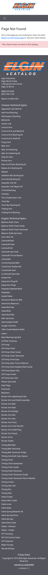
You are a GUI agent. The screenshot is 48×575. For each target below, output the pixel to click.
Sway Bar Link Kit (8, 183)
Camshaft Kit (7, 248)
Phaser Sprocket (8, 381)
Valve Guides (7, 496)
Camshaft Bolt (7, 240)
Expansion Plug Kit (9, 281)
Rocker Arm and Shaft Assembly (15, 400)
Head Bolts (6, 311)
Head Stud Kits (7, 314)
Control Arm (6, 127)
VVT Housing (7, 533)
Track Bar (5, 201)
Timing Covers (7, 482)
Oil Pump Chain (8, 348)
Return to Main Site (9, 98)
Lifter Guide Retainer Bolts (13, 329)
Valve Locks (6, 504)
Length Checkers (8, 325)
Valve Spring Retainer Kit (12, 511)
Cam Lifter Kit (7, 237)
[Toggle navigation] (4, 18)
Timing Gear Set (8, 485)
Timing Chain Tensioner (11, 471)
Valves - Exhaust (8, 526)
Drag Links (6, 142)
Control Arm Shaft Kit (10, 138)
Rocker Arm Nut (8, 418)
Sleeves (4, 171)
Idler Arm (5, 146)
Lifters (4, 333)
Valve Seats (6, 508)
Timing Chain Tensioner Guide (14, 474)
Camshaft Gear (8, 244)
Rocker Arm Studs (9, 433)
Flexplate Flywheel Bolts (11, 288)
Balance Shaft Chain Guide (13, 226)
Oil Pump (5, 344)
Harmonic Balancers (10, 303)
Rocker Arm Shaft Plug (11, 429)
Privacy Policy (24, 554)
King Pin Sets (7, 157)
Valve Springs (7, 519)
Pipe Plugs (6, 385)
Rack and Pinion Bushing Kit (13, 164)
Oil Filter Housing (9, 341)
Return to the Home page (12, 38)
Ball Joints (5, 120)
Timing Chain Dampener (12, 463)
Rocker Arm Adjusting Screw (13, 396)
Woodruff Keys (7, 548)
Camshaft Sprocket (9, 251)
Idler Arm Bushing (9, 149)
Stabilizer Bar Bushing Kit (12, 175)
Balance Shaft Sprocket (11, 233)
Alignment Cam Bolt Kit (11, 109)
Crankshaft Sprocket (10, 274)
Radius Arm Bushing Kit (11, 168)
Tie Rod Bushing (8, 190)
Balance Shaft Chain (10, 222)
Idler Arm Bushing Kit (10, 153)
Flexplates (5, 292)
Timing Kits (6, 489)
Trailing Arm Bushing (10, 212)
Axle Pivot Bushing (9, 112)
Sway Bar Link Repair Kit (11, 186)
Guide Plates (6, 296)
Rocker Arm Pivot (9, 422)
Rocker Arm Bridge (9, 411)
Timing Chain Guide (10, 467)
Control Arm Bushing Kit (12, 134)
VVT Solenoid (7, 541)
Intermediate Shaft (9, 322)
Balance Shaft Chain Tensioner (14, 229)
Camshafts (6, 259)
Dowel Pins (6, 277)
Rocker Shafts (7, 441)
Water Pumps (7, 545)
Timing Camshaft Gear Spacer (14, 456)
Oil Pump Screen (8, 374)
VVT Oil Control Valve (10, 537)
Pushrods (5, 389)
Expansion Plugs (8, 285)
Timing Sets (6, 493)
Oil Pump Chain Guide (11, 352)
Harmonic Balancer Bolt (11, 300)
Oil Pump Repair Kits (10, 370)
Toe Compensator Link (11, 197)
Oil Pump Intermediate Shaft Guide (16, 367)
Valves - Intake (7, 530)
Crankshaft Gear (8, 270)
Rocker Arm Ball (8, 404)
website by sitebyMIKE (24, 564)
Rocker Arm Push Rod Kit (12, 426)
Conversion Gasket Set (11, 266)
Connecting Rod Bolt (10, 263)
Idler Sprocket (7, 318)
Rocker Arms (7, 437)
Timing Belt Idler (8, 445)
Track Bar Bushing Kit (10, 205)
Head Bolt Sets (7, 307)
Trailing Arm (6, 208)
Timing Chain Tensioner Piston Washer (18, 478)
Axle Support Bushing (10, 116)
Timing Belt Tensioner (11, 448)
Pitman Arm (6, 160)
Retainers (5, 392)
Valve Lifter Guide (9, 500)
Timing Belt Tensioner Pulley (13, 452)
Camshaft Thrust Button (12, 255)
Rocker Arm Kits (8, 415)
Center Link (6, 123)
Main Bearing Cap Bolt (11, 337)
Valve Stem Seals (8, 522)
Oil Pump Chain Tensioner (12, 355)
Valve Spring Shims (9, 515)
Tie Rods (5, 194)
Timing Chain (7, 459)
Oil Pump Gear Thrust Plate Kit (14, 363)
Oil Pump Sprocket (9, 378)
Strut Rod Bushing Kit (10, 179)
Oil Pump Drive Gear (10, 359)
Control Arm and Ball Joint (12, 131)
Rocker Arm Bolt (8, 407)
